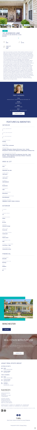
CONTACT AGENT (18, 113)
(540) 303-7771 (18, 103)
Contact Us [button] (18, 353)
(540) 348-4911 (5, 396)
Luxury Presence (26, 420)
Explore (7, 329)
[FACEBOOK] (17, 415)
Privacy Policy (23, 425)
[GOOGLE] (20, 415)
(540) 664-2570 (7, 372)
